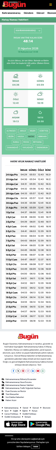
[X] (18, 371)
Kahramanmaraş (11, 13)
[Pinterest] (23, 371)
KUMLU (16, 142)
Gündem (28, 13)
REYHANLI (37, 142)
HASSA (21, 137)
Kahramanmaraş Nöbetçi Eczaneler (21, 379)
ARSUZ (23, 131)
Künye (34, 411)
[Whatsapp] (43, 371)
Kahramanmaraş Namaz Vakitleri (20, 385)
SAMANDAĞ (12, 148)
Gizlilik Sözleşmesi (12, 417)
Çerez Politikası (11, 414)
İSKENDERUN (42, 148)
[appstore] (16, 425)
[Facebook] (13, 371)
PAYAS (26, 142)
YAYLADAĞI (27, 148)
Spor (6, 411)
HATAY (31, 137)
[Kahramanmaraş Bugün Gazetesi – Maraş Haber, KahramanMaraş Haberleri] (14, 5)
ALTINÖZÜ (11, 131)
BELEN (32, 131)
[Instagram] (28, 371)
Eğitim (25, 411)
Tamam (35, 446)
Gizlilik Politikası (29, 414)
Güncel (40, 13)
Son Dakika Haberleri (15, 397)
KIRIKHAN (42, 137)
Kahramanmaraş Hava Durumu (19, 382)
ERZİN (11, 137)
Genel (25, 408)
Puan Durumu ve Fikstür (16, 391)
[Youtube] (38, 371)
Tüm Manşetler (12, 394)
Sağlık (15, 411)
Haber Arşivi (11, 400)
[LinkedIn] (33, 371)
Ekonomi (46, 408)
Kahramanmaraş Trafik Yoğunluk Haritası (23, 388)
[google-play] (40, 425)
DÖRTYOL (44, 131)
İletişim (28, 417)
